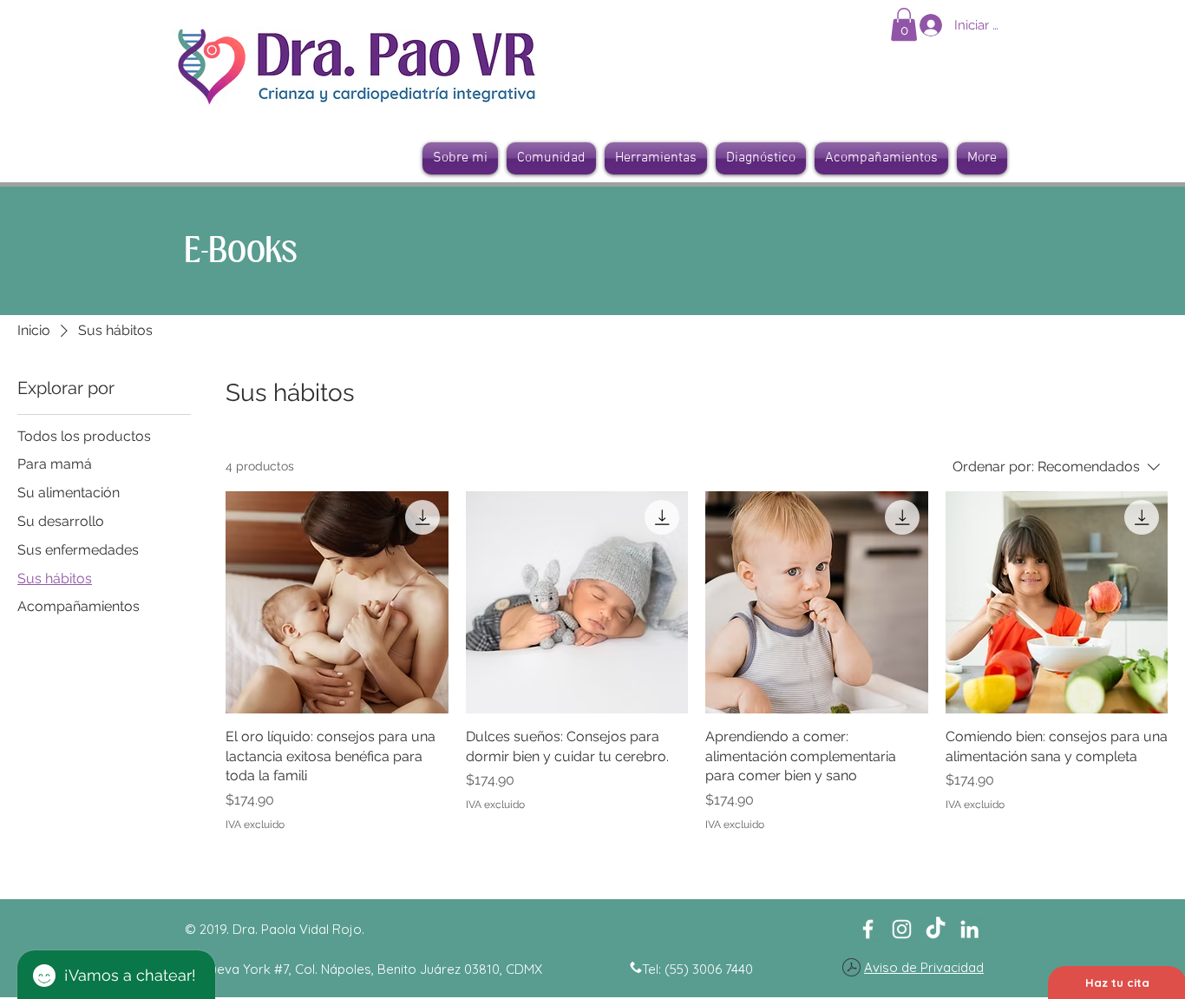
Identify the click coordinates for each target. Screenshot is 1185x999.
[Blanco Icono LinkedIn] (969, 929)
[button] (904, 24)
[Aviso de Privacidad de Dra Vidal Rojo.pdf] (851, 969)
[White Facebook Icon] (868, 929)
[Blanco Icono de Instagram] (901, 929)
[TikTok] (935, 929)
